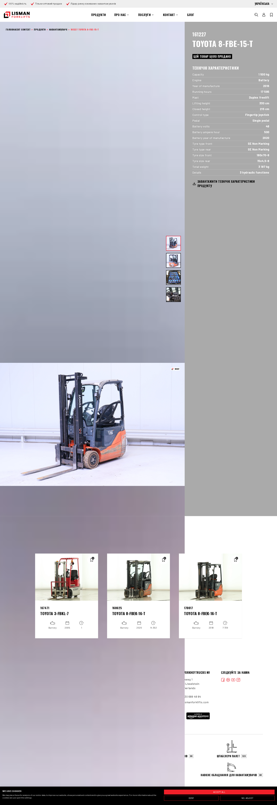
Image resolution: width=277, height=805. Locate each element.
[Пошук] (256, 14)
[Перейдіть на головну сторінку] (17, 15)
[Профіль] (263, 14)
